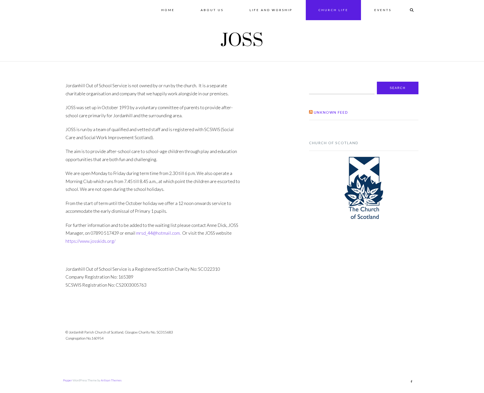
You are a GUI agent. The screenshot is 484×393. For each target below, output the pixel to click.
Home (168, 10)
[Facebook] (411, 381)
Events (382, 10)
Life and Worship (271, 10)
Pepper (67, 380)
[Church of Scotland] (363, 187)
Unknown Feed (331, 112)
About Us (212, 10)
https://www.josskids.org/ (90, 241)
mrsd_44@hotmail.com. (159, 233)
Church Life (333, 10)
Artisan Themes (111, 380)
